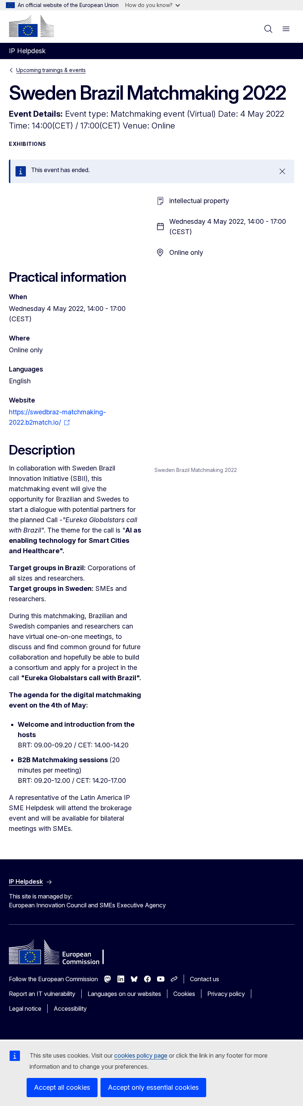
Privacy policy (226, 993)
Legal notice (25, 1008)
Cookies (184, 993)
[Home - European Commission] (31, 26)
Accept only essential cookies (153, 1087)
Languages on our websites (124, 993)
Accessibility (70, 1008)
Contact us (204, 979)
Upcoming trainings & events (51, 70)
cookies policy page (140, 1055)
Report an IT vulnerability (42, 993)
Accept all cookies (62, 1087)
